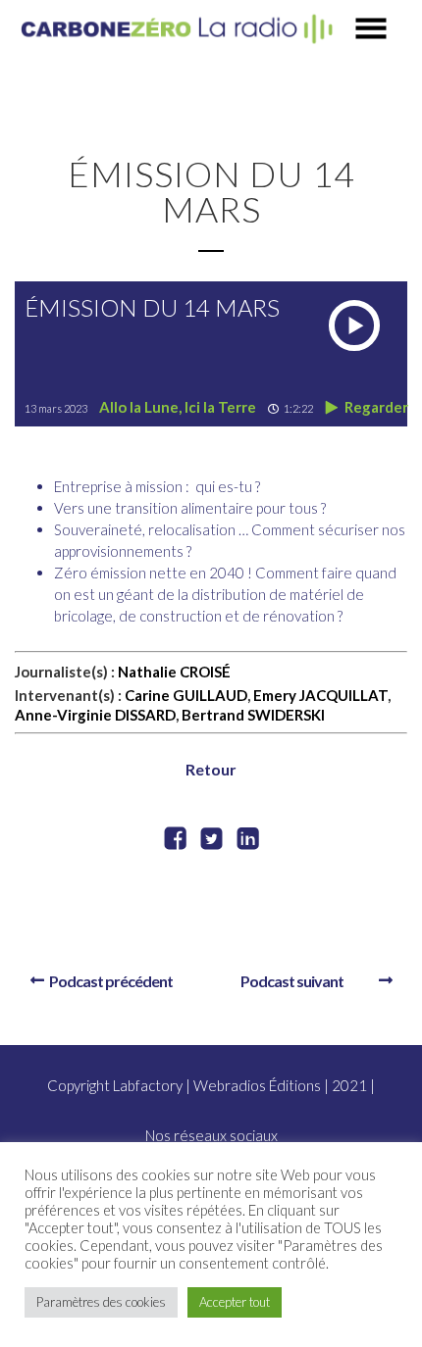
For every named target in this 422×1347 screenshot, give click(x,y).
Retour (211, 769)
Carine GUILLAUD (186, 695)
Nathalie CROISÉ (174, 671)
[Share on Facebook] (175, 840)
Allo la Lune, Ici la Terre (177, 407)
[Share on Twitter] (211, 840)
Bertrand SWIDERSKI (253, 714)
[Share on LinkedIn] (248, 840)
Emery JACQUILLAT (320, 695)
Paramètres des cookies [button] (101, 1302)
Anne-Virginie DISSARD (95, 714)
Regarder (375, 407)
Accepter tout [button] (234, 1302)
